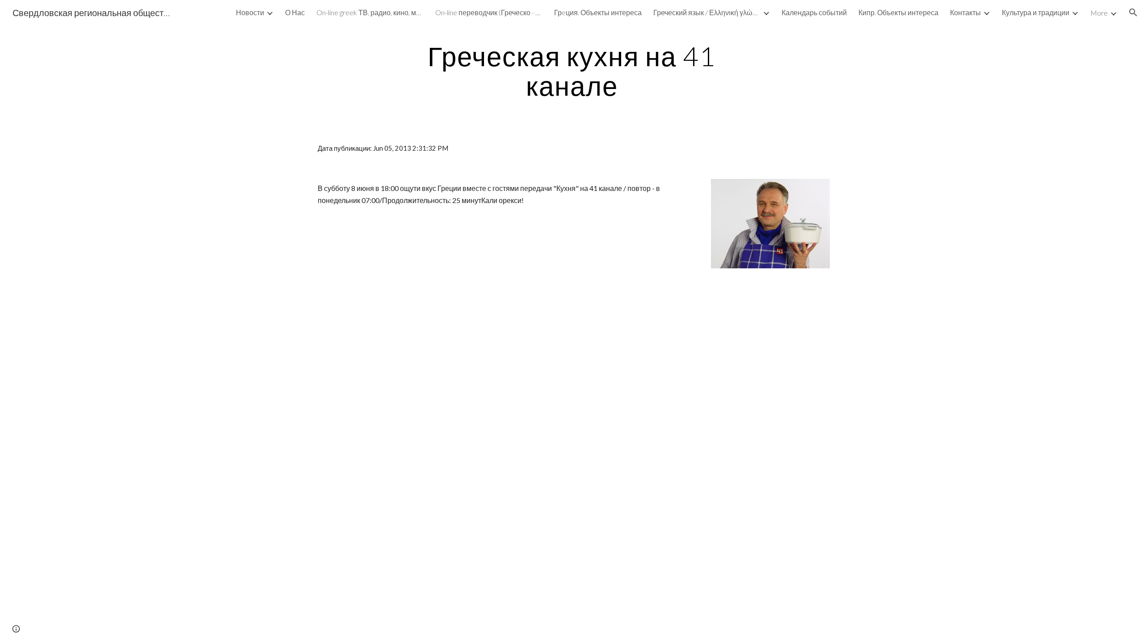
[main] (572, 71)
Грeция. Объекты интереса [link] (598, 12)
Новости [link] (250, 12)
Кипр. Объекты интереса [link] (898, 12)
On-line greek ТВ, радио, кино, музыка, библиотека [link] (370, 12)
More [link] (1099, 12)
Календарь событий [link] (814, 12)
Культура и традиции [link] (1035, 12)
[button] (1133, 12)
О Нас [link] (295, 12)
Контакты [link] (965, 12)
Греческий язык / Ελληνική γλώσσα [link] (707, 12)
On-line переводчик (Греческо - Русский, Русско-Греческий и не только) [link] (489, 12)
